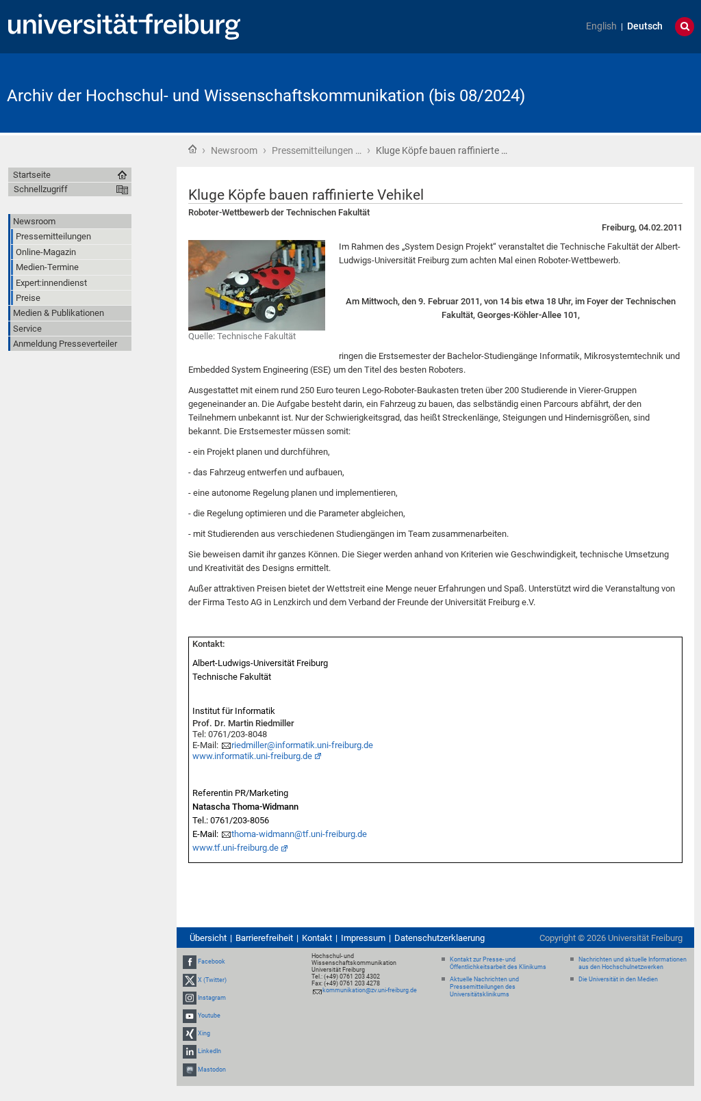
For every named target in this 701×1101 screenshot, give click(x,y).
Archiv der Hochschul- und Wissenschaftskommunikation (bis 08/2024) (266, 95)
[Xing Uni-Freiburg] (189, 1033)
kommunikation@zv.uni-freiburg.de (369, 990)
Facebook (211, 961)
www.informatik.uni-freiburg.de (252, 756)
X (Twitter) (212, 980)
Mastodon (212, 1069)
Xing (204, 1033)
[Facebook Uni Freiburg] (189, 961)
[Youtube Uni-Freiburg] (189, 1015)
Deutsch (645, 26)
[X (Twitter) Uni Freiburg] (189, 980)
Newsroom (234, 150)
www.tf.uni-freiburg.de (235, 848)
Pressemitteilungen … (316, 150)
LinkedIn (209, 1051)
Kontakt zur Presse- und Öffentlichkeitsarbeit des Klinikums (498, 963)
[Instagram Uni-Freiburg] (189, 997)
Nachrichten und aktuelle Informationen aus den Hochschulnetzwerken (632, 963)
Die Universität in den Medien (618, 979)
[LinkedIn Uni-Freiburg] (189, 1051)
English (601, 26)
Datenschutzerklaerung (439, 938)
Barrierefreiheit (264, 938)
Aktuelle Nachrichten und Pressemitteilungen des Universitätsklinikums (484, 987)
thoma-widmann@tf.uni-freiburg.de (299, 834)
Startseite (192, 149)
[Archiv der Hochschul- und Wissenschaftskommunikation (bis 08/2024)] (627, 91)
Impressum (363, 938)
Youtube (209, 1015)
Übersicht (208, 938)
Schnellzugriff (41, 189)
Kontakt (317, 938)
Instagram (212, 997)
